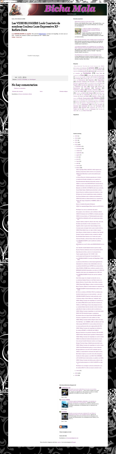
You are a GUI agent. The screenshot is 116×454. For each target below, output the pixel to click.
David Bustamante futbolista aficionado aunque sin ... (89, 181)
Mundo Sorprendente (84, 98)
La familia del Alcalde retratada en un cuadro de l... (88, 179)
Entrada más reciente (17, 91)
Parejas (86, 101)
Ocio (82, 101)
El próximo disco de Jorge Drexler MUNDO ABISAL (88, 315)
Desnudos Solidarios (81, 81)
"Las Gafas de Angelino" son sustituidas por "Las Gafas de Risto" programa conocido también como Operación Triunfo (89, 47)
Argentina (75, 71)
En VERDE (64, 412)
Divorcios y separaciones (79, 83)
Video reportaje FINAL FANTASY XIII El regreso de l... (89, 169)
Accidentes (77, 68)
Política (102, 101)
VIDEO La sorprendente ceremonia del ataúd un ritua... (89, 351)
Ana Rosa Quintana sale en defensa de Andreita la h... (89, 196)
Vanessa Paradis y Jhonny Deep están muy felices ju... (89, 238)
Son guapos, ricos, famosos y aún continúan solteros (89, 211)
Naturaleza (82, 99)
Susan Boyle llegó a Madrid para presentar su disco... (89, 190)
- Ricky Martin (85, 66)
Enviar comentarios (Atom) (25, 94)
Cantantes (87, 73)
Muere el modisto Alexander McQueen (85, 204)
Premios (77, 102)
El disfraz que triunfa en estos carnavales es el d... (88, 223)
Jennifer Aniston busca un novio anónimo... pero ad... (89, 294)
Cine (82, 75)
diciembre (78, 146)
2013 (76, 138)
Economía (89, 83)
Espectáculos (84, 85)
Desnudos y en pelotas (96, 81)
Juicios (97, 93)
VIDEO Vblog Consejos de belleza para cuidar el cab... (89, 360)
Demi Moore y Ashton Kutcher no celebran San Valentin (89, 232)
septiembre (79, 152)
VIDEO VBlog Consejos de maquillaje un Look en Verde (90, 336)
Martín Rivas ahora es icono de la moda (84, 21)
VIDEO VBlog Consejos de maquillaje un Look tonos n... (90, 300)
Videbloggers (93, 109)
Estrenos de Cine (80, 86)
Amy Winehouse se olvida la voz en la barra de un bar (88, 55)
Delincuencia (82, 80)
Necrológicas (95, 99)
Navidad (89, 99)
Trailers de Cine (77, 109)
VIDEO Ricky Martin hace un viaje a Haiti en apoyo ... (89, 230)
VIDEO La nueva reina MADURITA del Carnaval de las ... (90, 183)
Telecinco (75, 107)
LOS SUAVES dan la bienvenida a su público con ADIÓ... (90, 358)
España (75, 85)
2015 (76, 136)
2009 (76, 373)
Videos (74, 110)
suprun (59, 442)
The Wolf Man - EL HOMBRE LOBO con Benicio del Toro (90, 322)
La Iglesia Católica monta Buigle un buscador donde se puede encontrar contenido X (91, 30)
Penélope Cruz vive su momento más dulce (87, 209)
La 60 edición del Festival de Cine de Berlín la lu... (88, 256)
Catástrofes (75, 75)
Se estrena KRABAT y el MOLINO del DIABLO (87, 330)
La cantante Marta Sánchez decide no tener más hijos (89, 307)
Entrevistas (94, 83)
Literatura (75, 96)
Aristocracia (82, 71)
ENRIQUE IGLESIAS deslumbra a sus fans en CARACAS (90, 270)
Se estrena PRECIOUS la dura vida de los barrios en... (89, 302)
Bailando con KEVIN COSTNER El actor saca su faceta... (90, 188)
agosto (78, 155)
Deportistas (101, 80)
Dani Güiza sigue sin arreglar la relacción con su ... (88, 278)
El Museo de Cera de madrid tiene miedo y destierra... (89, 194)
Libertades (95, 94)
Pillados (97, 101)
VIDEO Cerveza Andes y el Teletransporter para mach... (89, 216)
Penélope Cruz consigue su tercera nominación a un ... (89, 365)
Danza (74, 80)
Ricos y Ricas (76, 104)
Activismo (84, 68)
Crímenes (85, 78)
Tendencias (92, 107)
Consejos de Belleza (85, 77)
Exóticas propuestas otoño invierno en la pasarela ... (89, 171)
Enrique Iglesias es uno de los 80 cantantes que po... (89, 349)
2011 (76, 142)
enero (77, 370)
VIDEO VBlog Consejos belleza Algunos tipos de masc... (90, 319)
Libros (101, 94)
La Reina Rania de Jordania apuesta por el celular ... (89, 177)
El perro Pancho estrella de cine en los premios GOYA (89, 249)
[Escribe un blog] (20, 77)
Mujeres (75, 98)
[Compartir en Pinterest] (25, 77)
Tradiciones (100, 107)
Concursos (77, 77)
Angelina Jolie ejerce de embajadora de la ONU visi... (89, 272)
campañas (77, 73)
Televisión (83, 107)
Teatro (91, 106)
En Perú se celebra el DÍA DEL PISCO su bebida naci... (89, 292)
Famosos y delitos (78, 89)
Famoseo (87, 88)
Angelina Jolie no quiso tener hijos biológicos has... (88, 225)
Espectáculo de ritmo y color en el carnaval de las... (88, 252)
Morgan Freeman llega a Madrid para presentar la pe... (89, 343)
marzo (78, 165)
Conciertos (101, 75)
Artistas (92, 71)
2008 (76, 375)
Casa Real (99, 73)
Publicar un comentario (19, 88)
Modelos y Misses (97, 96)
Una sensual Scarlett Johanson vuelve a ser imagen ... (89, 341)
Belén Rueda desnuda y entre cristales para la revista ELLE (89, 39)
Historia (96, 91)
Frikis (76, 91)
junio (77, 159)
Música (97, 98)
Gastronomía (90, 91)
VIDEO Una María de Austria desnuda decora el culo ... (89, 339)
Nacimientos (75, 99)
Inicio (41, 91)
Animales (99, 69)
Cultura (100, 78)
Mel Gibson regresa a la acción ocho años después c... (89, 353)
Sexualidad (100, 104)
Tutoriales (86, 109)
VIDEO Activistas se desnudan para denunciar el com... (89, 185)
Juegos (91, 93)
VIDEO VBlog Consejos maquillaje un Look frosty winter (90, 311)
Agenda (100, 68)
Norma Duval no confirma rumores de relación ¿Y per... (89, 192)
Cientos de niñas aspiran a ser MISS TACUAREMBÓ (89, 356)
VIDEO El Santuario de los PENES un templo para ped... (90, 214)
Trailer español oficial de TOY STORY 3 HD (87, 254)
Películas (92, 101)
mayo (77, 161)
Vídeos (79, 110)
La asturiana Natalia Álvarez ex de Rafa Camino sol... (89, 280)
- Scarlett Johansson (94, 66)
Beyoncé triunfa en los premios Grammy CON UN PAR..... (90, 332)
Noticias (102, 99)
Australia (98, 71)
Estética (102, 85)
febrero (78, 167)
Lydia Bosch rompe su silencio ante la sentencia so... (89, 309)
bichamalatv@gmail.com (72, 438)
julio (77, 157)
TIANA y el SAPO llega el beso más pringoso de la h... (89, 304)
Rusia (93, 104)
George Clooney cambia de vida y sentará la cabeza (89, 234)
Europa (92, 86)
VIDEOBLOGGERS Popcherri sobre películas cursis (89, 296)
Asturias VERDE (65, 399)
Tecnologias (99, 106)
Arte (88, 71)
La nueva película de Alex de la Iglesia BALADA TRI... (89, 326)
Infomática (78, 93)
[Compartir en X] (22, 77)
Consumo (78, 78)
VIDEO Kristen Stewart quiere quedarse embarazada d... (90, 334)
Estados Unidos (94, 85)
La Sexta (77, 94)
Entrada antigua (64, 91)
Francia (102, 89)
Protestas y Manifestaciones (87, 102)
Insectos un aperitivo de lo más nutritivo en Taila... (88, 317)
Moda (87, 96)
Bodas (103, 71)
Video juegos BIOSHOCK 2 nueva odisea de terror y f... (89, 324)
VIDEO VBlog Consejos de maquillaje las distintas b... (89, 328)
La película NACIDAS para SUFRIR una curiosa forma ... (90, 266)
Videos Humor (86, 110)
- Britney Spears (76, 66)
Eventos (100, 86)
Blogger (74, 442)
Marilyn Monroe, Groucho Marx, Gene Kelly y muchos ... (89, 282)
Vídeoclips (100, 109)
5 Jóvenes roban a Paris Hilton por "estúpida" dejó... (89, 298)
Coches (90, 75)
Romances (85, 104)
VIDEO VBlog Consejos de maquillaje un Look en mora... (90, 345)
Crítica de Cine (93, 78)
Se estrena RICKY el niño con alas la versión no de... (89, 367)
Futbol (81, 91)
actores (91, 68)
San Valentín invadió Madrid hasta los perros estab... (89, 247)
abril (77, 163)
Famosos (98, 88)
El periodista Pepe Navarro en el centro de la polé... (89, 236)
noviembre (79, 148)
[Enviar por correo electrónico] (19, 77)
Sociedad (75, 106)
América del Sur (83, 69)
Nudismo (77, 101)
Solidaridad (84, 106)
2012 (76, 140)
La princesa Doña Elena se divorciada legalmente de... (89, 261)
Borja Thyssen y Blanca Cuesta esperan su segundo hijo (90, 286)
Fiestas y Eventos (92, 89)
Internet (84, 93)
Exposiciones (76, 88)
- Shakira (102, 66)
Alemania (75, 69)
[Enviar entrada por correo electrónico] (15, 77)
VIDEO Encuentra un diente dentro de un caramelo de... (89, 198)
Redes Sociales (99, 102)
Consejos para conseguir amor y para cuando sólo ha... (89, 228)
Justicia (102, 93)
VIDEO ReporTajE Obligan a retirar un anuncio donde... (89, 284)
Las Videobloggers (32, 79)
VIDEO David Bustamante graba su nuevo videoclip (89, 347)
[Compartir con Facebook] (24, 77)
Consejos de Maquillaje (22, 79)
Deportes (91, 80)
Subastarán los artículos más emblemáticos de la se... (89, 264)
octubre (78, 150)
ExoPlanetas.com (65, 387)
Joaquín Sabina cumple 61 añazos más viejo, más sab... (90, 221)
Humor (102, 91)
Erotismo (101, 83)
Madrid (81, 96)
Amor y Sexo (92, 69)
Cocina (95, 75)
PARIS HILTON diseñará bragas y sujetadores (87, 313)
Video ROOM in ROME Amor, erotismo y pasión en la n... (90, 268)
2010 (76, 144)
